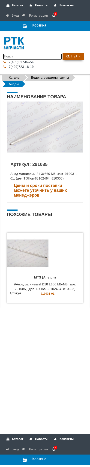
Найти (75, 56)
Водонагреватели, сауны (50, 77)
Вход (15, 15)
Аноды (14, 84)
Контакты (66, 5)
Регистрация (38, 15)
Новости (41, 5)
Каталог (17, 5)
